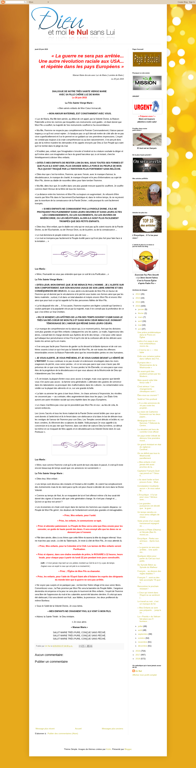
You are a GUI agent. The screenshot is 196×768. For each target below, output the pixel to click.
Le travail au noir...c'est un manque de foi (147, 602)
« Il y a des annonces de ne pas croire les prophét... (148, 405)
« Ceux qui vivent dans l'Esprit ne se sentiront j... (148, 595)
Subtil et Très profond (147, 399)
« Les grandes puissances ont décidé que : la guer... (148, 506)
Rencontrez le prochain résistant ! (148, 587)
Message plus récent (45, 728)
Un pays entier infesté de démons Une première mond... (148, 438)
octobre (141, 638)
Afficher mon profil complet (144, 675)
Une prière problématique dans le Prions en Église (149, 334)
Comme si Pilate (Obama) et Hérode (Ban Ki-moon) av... (149, 532)
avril (140, 321)
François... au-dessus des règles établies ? (149, 572)
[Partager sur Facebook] (88, 646)
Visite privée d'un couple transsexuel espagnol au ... (148, 523)
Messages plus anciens (112, 728)
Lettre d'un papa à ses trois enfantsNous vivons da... (147, 343)
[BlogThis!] (82, 646)
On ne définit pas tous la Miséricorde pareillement (148, 455)
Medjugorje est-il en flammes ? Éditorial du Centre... (148, 423)
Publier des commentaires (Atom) (63, 733)
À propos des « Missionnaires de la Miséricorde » (147, 365)
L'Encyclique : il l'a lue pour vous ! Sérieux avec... (147, 497)
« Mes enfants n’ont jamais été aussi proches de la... (146, 464)
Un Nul (138, 671)
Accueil (78, 728)
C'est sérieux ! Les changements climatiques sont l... (147, 388)
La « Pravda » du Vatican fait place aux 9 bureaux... (148, 618)
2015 (138, 306)
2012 (138, 294)
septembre (143, 634)
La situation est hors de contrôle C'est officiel (148, 430)
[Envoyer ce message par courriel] (80, 646)
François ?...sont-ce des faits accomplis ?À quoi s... (148, 579)
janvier (141, 309)
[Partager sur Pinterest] (91, 646)
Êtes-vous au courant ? (148, 395)
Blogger (128, 749)
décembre (143, 646)
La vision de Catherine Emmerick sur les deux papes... (148, 414)
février (141, 313)
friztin (108, 749)
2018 (138, 658)
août (140, 630)
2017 (138, 655)
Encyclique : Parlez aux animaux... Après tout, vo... (148, 540)
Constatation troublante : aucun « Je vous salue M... (148, 488)
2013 (138, 298)
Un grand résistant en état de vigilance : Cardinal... (149, 446)
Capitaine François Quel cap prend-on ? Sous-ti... (148, 473)
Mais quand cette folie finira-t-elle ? (147, 381)
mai (140, 325)
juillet (140, 626)
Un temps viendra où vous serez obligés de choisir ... (148, 514)
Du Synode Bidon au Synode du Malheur (147, 566)
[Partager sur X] (85, 646)
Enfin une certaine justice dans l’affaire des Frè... (149, 357)
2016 (138, 651)
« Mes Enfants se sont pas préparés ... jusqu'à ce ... (149, 610)
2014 (138, 302)
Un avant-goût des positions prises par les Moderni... (148, 373)
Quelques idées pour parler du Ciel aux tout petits (148, 558)
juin (140, 329)
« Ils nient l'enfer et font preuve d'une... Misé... (148, 480)
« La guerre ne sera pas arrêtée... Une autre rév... (148, 549)
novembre (143, 642)
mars (140, 317)
